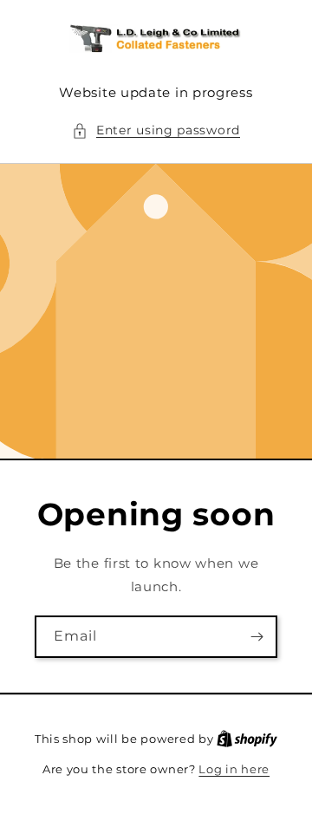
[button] (156, 130)
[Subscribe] (256, 636)
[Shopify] (247, 739)
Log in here (234, 769)
